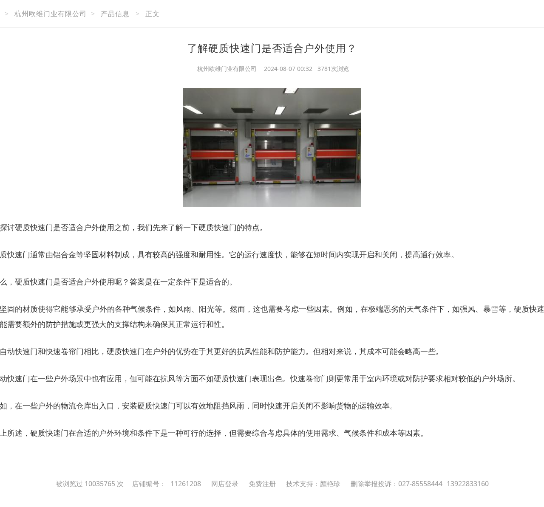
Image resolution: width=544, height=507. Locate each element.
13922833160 (468, 483)
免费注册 (262, 483)
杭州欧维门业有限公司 (50, 13)
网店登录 (224, 483)
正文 (152, 13)
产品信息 (115, 13)
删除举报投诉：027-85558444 (396, 483)
